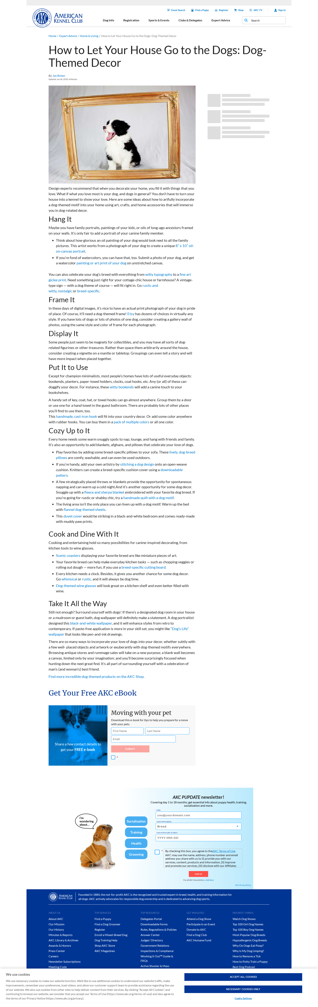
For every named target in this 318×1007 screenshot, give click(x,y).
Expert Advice (68, 36)
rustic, (87, 579)
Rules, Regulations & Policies (159, 929)
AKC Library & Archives (63, 940)
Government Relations (155, 945)
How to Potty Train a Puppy (250, 961)
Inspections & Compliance (157, 951)
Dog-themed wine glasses (76, 585)
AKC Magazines (105, 951)
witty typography (158, 274)
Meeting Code (58, 967)
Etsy (130, 313)
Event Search (178, 10)
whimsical (69, 579)
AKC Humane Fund (199, 940)
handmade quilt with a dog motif (148, 497)
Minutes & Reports (61, 935)
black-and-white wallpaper (91, 623)
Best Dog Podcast (244, 967)
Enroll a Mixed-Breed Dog (111, 935)
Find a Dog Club (197, 935)
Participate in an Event (201, 924)
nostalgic (65, 291)
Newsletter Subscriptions (65, 961)
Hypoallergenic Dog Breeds (250, 940)
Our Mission (56, 924)
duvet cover (72, 516)
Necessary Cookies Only (243, 989)
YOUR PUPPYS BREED (164, 822)
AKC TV (258, 10)
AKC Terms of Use (223, 851)
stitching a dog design (137, 464)
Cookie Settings (243, 998)
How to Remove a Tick (247, 956)
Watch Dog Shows (244, 919)
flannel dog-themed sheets (84, 509)
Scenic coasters (68, 555)
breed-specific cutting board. (143, 567)
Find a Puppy (202, 10)
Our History (56, 929)
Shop (240, 10)
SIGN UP (198, 874)
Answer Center (150, 935)
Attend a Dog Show (199, 919)
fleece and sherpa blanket (104, 492)
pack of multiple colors (131, 422)
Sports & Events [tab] (159, 20)
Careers (54, 956)
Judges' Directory (152, 940)
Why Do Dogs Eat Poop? (248, 945)
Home (52, 36)
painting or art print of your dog (101, 263)
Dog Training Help (106, 940)
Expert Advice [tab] (220, 20)
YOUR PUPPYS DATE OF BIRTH (166, 833)
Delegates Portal (151, 919)
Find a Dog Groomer (107, 924)
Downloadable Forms (154, 924)
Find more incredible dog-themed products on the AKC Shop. (96, 676)
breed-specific (88, 291)
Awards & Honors (60, 945)
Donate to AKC (196, 929)
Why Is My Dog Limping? (248, 951)
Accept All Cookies (243, 976)
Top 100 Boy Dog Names (248, 929)
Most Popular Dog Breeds (249, 935)
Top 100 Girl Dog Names (248, 924)
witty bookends (122, 387)
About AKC (56, 919)
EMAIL (158, 810)
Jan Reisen (58, 75)
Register (223, 10)
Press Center (57, 951)
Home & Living (89, 36)
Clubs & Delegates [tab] (190, 20)
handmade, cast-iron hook (76, 416)
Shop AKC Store (105, 945)
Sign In (282, 10)
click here (209, 880)
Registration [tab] (131, 20)
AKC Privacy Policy (243, 885)
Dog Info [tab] (108, 20)
